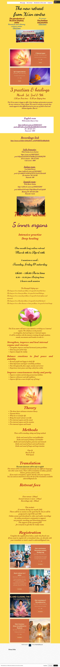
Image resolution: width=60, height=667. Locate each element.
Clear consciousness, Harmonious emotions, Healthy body (40, 550)
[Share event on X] (40, 59)
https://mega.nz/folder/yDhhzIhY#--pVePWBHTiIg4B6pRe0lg (30, 141)
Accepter (55, 665)
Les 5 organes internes (19, 71)
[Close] (58, 665)
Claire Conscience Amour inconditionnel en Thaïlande (19, 626)
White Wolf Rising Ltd (39, 644)
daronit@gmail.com (30, 479)
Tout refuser (50, 665)
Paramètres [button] (45, 665)
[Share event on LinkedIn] (41, 59)
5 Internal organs (40, 53)
